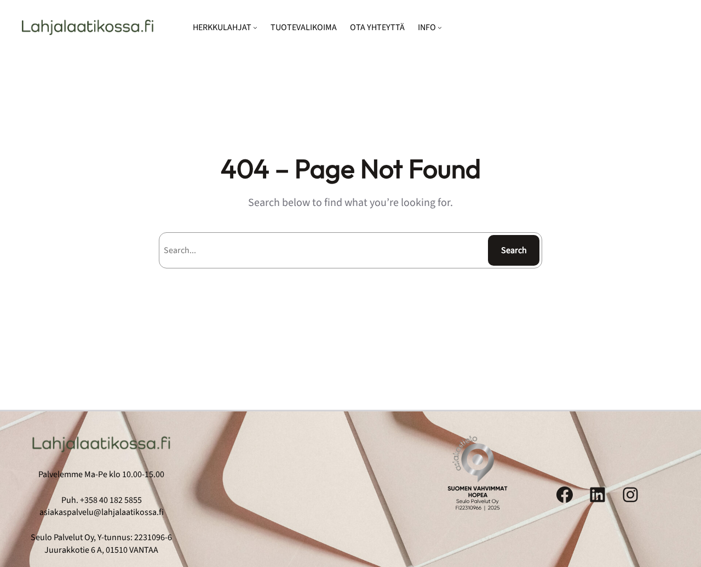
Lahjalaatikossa (87, 27)
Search (514, 250)
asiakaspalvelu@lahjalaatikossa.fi (101, 512)
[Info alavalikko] (440, 27)
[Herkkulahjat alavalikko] (255, 27)
